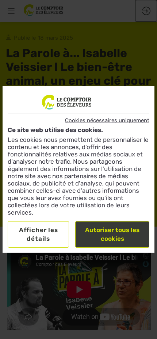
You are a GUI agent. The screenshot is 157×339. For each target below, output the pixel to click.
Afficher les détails (38, 234)
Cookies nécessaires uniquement (107, 120)
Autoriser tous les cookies (112, 234)
